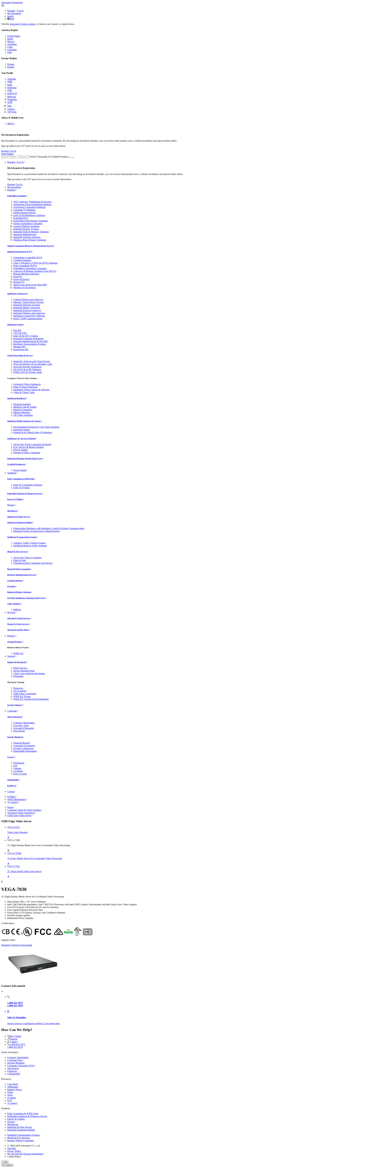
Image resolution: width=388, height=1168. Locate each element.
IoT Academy (20, 691)
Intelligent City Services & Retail (21, 438)
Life (15, 765)
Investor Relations (15, 737)
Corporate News (15, 1060)
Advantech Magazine (23, 728)
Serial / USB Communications (27, 318)
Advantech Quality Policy (18, 630)
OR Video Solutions (23, 415)
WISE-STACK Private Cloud (27, 372)
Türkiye (11, 109)
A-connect (12, 1103)
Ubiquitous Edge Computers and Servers (32, 563)
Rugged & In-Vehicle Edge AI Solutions (32, 432)
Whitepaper (12, 1087)
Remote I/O (19, 282)
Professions (18, 763)
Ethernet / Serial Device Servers (28, 302)
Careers (10, 757)
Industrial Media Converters (26, 307)
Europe (10, 64)
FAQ (9, 1100)
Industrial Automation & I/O (19, 251)
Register (11, 10)
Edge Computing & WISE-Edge (20, 479)
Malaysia (11, 96)
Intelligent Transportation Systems (29, 344)
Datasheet (6, 945)
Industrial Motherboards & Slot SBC (30, 341)
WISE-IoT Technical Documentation (31, 699)
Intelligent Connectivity (17, 293)
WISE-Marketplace (16, 799)
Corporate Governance (24, 745)
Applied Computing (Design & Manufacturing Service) (30, 246)
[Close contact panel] (2, 991)
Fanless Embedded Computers (27, 223)
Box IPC (17, 330)
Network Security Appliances (27, 366)
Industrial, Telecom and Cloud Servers (31, 361)
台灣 (9, 102)
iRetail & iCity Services (17, 551)
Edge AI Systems (21, 487)
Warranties (18, 676)
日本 (9, 90)
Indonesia (12, 87)
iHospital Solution (22, 404)
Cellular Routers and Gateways (28, 299)
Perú (9, 52)
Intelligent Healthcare (16, 398)
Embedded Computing (16, 196)
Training (17, 768)
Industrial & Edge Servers (18, 517)
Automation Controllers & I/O (27, 257)
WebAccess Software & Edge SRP (30, 284)
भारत (12, 19)
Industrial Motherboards (24, 234)
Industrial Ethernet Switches (26, 305)
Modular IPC (19, 346)
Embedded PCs (20, 218)
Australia (11, 79)
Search (10, 16)
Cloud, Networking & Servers (19, 355)
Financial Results (21, 743)
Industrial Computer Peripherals (28, 338)
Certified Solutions (22, 260)
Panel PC (17, 276)
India (9, 85)
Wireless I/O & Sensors (24, 287)
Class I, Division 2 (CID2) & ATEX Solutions (35, 263)
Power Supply (20, 470)
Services (11, 612)
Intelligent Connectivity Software (29, 316)
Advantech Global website (22, 24)
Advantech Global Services (18, 618)
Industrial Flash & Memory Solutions (31, 231)
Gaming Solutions (15, 580)
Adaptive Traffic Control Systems (29, 543)
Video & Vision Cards (24, 392)
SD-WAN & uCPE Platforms (27, 369)
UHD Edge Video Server (19, 815)
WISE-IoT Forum (21, 696)
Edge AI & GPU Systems (25, 336)
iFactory (11, 505)
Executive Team (21, 725)
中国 (9, 81)
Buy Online (15, 1036)
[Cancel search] (73, 157)
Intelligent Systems (15, 324)
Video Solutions (14, 604)
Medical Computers (22, 409)
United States (13, 36)
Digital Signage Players (24, 212)
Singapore (12, 99)
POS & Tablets (20, 450)
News (10, 1095)
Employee (11, 785)
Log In (20, 10)
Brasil (10, 38)
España (10, 67)
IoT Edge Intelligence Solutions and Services (26, 598)
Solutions (11, 473)
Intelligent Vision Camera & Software (31, 389)
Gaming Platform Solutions (26, 226)
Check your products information (29, 673)
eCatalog (11, 1097)
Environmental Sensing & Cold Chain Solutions (36, 427)
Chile (9, 47)
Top (5, 1162)
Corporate (12, 711)
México (11, 41)
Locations (18, 771)
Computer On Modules (24, 210)
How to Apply (20, 774)
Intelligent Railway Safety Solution (30, 545)
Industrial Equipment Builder (20, 522)
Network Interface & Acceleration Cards (32, 364)
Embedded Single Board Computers (30, 221)
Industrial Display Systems (26, 229)
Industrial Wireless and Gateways (29, 313)
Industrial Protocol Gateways (27, 310)
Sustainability (13, 780)
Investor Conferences (23, 748)
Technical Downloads (21, 945)
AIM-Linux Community (25, 693)
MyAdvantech (14, 13)
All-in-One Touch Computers (27, 557)
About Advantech (14, 717)
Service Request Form (24, 670)
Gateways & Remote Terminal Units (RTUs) (34, 271)
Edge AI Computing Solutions (27, 485)
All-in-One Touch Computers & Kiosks (32, 444)
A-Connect (12, 802)
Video (10, 1092)
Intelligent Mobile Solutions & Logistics (24, 421)
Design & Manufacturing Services (21, 575)
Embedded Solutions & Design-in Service (24, 493)
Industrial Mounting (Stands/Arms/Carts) (24, 458)
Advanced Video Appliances (27, 384)
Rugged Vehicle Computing (18, 569)
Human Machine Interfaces (26, 274)
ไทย (9, 106)
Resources (18, 688)
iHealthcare (12, 511)
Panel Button (7, 153)
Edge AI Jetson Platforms (25, 387)
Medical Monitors (21, 412)
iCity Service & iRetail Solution (28, 447)
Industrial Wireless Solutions (26, 237)
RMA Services (20, 668)
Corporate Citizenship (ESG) (21, 1065)
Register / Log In (15, 162)
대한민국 (12, 93)
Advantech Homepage (12, 2)
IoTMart (11, 796)
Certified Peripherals (16, 464)
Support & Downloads (17, 662)
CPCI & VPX (20, 333)
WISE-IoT (18, 653)
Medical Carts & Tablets (25, 407)
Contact (11, 791)
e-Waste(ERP (13, 1073)
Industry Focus (14, 1089)
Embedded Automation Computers (30, 268)
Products (11, 190)
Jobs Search (13, 1068)
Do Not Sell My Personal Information (25, 1154)
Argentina (12, 44)
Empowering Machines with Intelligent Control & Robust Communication (48, 528)
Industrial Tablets (21, 429)
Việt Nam (12, 112)
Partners (11, 636)
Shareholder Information (25, 751)
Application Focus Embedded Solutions (32, 204)
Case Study (12, 1084)
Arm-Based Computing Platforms (29, 207)
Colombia (12, 49)
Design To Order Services (18, 624)
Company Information (24, 722)
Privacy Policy (14, 1151)
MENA (11, 123)
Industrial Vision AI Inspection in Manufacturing (36, 531)
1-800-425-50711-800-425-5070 (16, 1045)
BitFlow (17, 609)
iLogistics (11, 586)
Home (10, 807)
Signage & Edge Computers (26, 452)
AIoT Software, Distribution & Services (32, 201)
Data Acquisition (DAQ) (25, 265)
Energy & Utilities (15, 499)
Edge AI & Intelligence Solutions (29, 215)
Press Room (19, 731)
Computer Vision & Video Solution (24, 810)
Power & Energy (21, 279)
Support (11, 656)
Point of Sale (19, 560)
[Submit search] (70, 157)
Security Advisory (15, 705)
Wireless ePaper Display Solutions (29, 240)
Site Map (11, 1148)
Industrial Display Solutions (19, 592)
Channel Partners (15, 642)
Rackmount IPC (21, 349)
